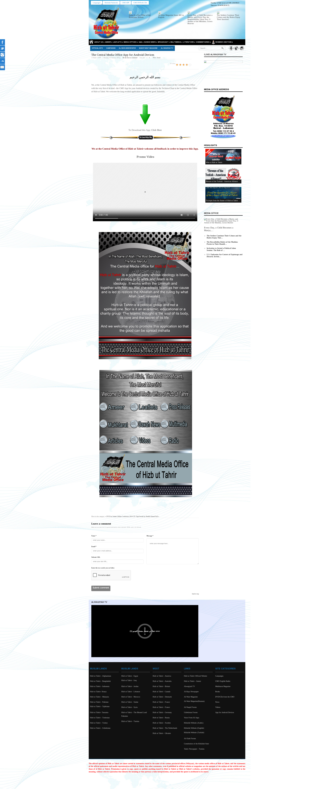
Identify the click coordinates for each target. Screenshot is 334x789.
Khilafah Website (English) (194, 728)
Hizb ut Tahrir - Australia (162, 681)
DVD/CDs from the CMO (224, 697)
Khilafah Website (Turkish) (194, 732)
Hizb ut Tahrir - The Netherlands (165, 728)
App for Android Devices (224, 712)
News (217, 702)
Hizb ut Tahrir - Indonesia (99, 686)
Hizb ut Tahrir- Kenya (98, 692)
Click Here (156, 130)
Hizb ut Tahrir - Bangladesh (100, 681)
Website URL (95, 557)
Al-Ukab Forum (190, 738)
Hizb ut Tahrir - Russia (161, 718)
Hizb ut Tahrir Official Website (195, 676)
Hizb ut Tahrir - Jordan (129, 686)
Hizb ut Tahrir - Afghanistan (100, 676)
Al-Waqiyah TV (167, 48)
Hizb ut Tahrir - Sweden (162, 723)
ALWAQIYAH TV (99, 602)
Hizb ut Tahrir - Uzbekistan (100, 728)
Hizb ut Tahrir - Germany (162, 712)
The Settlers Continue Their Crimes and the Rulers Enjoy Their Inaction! (228, 17)
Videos (217, 707)
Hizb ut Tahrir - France (161, 702)
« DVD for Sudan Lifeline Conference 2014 (119, 516)
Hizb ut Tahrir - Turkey (99, 723)
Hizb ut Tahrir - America (162, 676)
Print (154, 57)
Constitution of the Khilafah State (196, 744)
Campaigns (110, 48)
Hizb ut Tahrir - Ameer (192, 681)
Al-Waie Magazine (191, 697)
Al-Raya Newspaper (127, 48)
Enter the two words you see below (103, 568)
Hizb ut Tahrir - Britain (161, 686)
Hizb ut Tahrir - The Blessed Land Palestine (134, 714)
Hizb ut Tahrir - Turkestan (100, 718)
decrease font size (147, 57)
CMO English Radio (222, 681)
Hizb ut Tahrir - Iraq (129, 680)
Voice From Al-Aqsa (191, 718)
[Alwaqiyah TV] (236, 50)
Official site (97, 48)
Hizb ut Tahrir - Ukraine (162, 733)
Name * (93, 536)
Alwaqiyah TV (189, 686)
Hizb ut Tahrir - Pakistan (99, 702)
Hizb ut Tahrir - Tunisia (130, 721)
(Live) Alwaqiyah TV (215, 54)
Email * (93, 546)
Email (158, 57)
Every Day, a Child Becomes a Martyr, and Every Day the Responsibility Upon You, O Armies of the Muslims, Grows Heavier (199, 19)
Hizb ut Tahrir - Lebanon (130, 692)
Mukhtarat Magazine (148, 48)
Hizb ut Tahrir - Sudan (129, 702)
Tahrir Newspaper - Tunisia (194, 749)
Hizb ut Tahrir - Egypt (129, 676)
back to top (195, 594)
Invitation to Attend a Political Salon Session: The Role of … (221, 249)
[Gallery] (241, 50)
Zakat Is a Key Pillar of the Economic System (140, 16)
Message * (150, 536)
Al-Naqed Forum (190, 707)
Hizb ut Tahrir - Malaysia (99, 697)
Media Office (211, 213)
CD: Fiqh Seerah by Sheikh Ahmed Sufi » (146, 516)
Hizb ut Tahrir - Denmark (162, 697)
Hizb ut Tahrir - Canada (161, 692)
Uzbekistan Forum (191, 712)
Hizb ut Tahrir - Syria (129, 707)
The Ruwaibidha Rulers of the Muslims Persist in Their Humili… (222, 243)
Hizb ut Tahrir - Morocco (130, 697)
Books (217, 692)
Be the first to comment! (130, 58)
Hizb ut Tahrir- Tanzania (99, 712)
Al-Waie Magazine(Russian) (194, 701)
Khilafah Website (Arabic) (193, 723)
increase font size (149, 57)
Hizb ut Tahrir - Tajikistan (99, 706)
